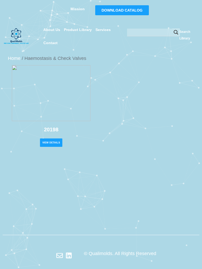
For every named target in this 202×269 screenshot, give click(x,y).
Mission (77, 9)
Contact (50, 43)
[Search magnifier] (176, 32)
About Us (51, 30)
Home (14, 58)
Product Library (78, 30)
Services (103, 30)
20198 (51, 129)
